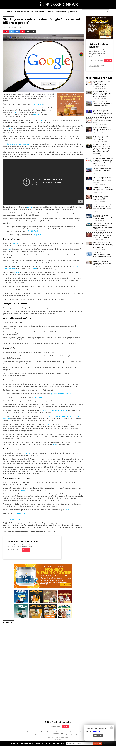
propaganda (17, 527)
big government (24, 523)
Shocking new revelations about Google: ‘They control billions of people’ (102, 120)
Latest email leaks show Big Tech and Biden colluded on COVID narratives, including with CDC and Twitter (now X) (102, 226)
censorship (73, 11)
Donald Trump (23, 525)
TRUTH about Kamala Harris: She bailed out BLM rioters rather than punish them (103, 189)
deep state (14, 525)
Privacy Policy (58, 739)
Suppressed (43, 527)
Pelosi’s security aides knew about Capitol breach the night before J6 (102, 129)
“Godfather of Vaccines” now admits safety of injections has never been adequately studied (102, 254)
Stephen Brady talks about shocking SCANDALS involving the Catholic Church (102, 263)
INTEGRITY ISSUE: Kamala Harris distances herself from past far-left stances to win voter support (102, 112)
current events (66, 523)
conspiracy (56, 523)
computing (48, 523)
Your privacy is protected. (12, 555)
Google (49, 525)
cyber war (75, 523)
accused (16, 112)
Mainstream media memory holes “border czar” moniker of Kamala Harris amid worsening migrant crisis (102, 207)
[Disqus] (43, 648)
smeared (17, 272)
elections (32, 525)
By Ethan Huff (102, 155)
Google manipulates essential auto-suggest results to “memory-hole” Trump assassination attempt (101, 84)
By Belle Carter (103, 88)
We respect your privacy (48, 734)
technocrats (60, 527)
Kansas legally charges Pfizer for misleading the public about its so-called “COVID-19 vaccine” (102, 235)
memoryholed (8, 527)
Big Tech (33, 523)
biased (16, 523)
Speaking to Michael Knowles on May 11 (16, 144)
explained (15, 243)
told (10, 249)
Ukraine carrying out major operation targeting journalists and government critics (102, 197)
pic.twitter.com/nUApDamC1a (61, 394)
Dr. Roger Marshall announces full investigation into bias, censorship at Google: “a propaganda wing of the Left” (103, 161)
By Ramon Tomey (103, 141)
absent (23, 490)
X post (55, 444)
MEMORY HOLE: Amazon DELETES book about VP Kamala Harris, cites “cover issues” (102, 138)
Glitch (38, 525)
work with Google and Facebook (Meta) (54, 410)
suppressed (50, 11)
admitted (34, 269)
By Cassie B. (102, 107)
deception (6, 525)
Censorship (40, 523)
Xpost (80, 527)
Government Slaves (59, 525)
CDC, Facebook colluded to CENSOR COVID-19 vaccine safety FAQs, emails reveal (102, 216)
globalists (43, 525)
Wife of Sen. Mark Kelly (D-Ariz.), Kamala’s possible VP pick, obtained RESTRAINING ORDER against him (102, 180)
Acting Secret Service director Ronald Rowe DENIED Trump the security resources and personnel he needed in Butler (103, 245)
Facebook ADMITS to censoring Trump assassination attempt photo (102, 170)
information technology (74, 525)
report (29, 207)
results (40, 120)
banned (9, 11)
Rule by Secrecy (32, 527)
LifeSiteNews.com (37, 104)
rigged (24, 527)
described (36, 114)
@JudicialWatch (33, 231)
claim (10, 128)
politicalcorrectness (22, 11)
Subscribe (97, 743)
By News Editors (103, 124)
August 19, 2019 (39, 235)
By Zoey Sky (102, 266)
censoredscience (61, 11)
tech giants (51, 527)
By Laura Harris (103, 115)
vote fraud (73, 527)
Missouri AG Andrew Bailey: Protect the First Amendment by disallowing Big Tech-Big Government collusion (102, 94)
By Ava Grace (102, 220)
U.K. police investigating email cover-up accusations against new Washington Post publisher (102, 103)
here (67, 510)
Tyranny (67, 527)
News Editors (18, 27)
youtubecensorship (37, 11)
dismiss (27, 453)
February (47, 424)
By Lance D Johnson (103, 239)
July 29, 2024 (38, 397)
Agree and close (98, 735)
